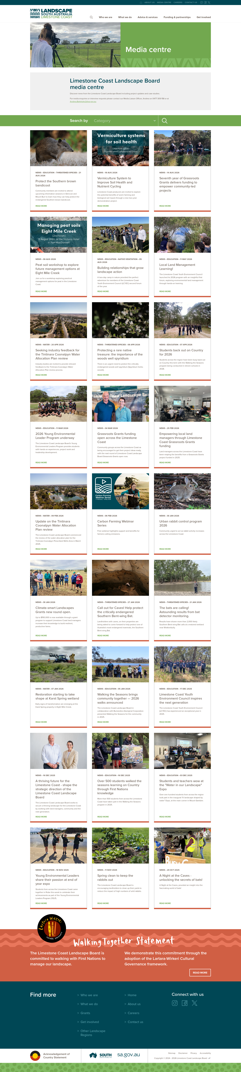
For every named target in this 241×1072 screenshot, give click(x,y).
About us (149, 2)
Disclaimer (183, 1053)
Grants (85, 1013)
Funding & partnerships (177, 17)
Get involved (204, 17)
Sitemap (171, 1053)
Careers (178, 2)
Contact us (191, 2)
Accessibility (205, 1053)
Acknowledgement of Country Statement (56, 1055)
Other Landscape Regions (93, 1033)
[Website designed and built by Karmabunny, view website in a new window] (209, 1058)
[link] (58, 171)
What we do (125, 17)
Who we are (105, 17)
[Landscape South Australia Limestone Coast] (51, 13)
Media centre (164, 2)
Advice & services (148, 17)
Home (132, 995)
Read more (41, 205)
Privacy (194, 1053)
